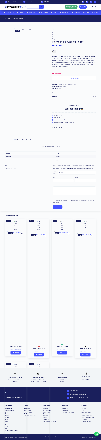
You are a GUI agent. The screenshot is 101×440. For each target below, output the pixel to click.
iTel (6, 423)
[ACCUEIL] (5, 18)
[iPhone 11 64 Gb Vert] (62, 286)
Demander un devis (74, 78)
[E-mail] (61, 127)
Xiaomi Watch (46, 414)
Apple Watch (46, 408)
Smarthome (65, 12)
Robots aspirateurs (86, 414)
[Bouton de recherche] (41, 7)
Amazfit (45, 417)
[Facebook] (83, 2)
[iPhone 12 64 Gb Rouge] (39, 288)
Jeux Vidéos (77, 12)
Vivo (6, 428)
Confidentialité (92, 437)
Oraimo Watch (46, 419)
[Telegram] (59, 127)
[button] (96, 434)
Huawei (7, 417)
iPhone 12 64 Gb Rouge (39, 348)
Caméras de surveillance (87, 417)
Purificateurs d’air (85, 419)
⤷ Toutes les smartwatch (49, 421)
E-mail (77, 177)
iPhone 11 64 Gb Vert (62, 346)
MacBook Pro (65, 408)
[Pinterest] (54, 127)
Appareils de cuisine (86, 412)
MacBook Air (65, 410)
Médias (54, 12)
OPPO (6, 412)
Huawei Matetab (28, 412)
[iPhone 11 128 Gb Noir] (85, 288)
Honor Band (46, 415)
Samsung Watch (47, 410)
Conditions (84, 437)
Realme (7, 414)
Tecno (6, 425)
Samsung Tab (27, 410)
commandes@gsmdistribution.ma (33, 1)
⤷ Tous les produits (86, 421)
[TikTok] (95, 2)
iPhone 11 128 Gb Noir (85, 348)
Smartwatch (44, 12)
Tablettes (20, 12)
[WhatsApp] (91, 2)
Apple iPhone (62, 86)
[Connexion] (89, 6)
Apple (59, 88)
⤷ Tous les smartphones (11, 430)
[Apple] (54, 34)
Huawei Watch (46, 412)
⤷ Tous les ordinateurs (68, 412)
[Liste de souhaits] (92, 6)
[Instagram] (87, 2)
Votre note (54, 172)
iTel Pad (26, 414)
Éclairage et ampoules (86, 415)
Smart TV (83, 408)
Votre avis (56, 185)
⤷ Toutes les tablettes (30, 415)
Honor (6, 426)
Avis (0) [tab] (58, 146)
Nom (54, 177)
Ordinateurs (32, 12)
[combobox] (32, 6)
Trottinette (86, 12)
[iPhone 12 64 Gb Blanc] (15, 286)
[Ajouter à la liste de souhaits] (22, 233)
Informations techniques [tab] (47, 146)
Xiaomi (7, 415)
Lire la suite (15, 352)
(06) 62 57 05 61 (47, 1)
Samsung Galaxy (9, 410)
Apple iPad (27, 408)
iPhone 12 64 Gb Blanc (16, 346)
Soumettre (57, 207)
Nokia (6, 419)
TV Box (83, 410)
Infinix (6, 421)
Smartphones (9, 12)
